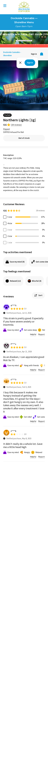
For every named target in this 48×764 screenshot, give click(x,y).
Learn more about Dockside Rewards (24, 40)
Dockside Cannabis (24, 7)
